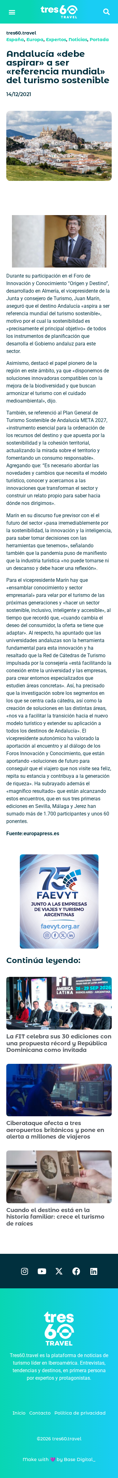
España (15, 39)
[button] (12, 12)
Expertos (56, 39)
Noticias (78, 39)
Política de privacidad (80, 1413)
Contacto (40, 1413)
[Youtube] (42, 1271)
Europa (34, 39)
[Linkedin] (94, 1271)
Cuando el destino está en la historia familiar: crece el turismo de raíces (55, 1217)
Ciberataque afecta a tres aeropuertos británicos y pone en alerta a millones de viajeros (55, 1130)
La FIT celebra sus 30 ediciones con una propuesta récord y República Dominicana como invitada (58, 1043)
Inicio (19, 1413)
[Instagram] (24, 1271)
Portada (99, 39)
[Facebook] (76, 1271)
